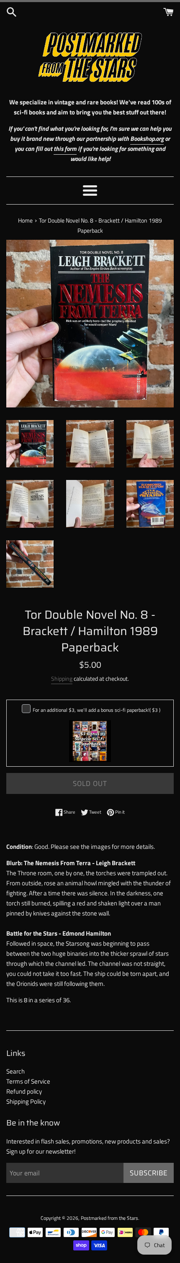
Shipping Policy (26, 1101)
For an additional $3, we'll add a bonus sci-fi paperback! (96, 710)
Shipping (61, 678)
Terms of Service (28, 1081)
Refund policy (24, 1091)
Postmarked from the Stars (109, 1218)
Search (15, 1071)
